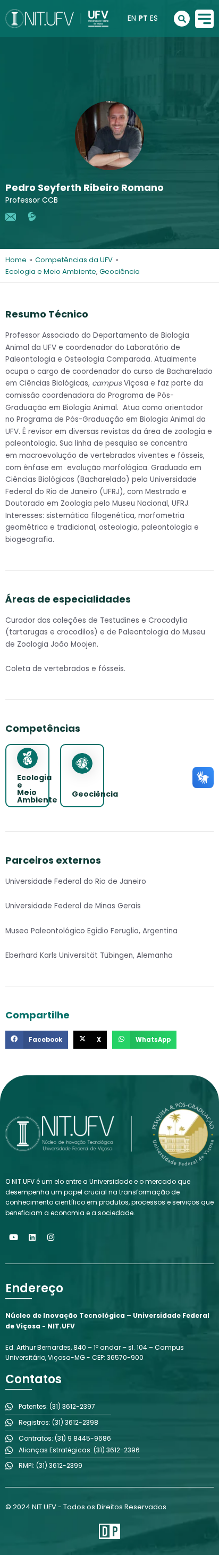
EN (132, 18)
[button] (36, 1040)
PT (143, 18)
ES (154, 18)
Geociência (119, 271)
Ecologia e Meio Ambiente (50, 271)
